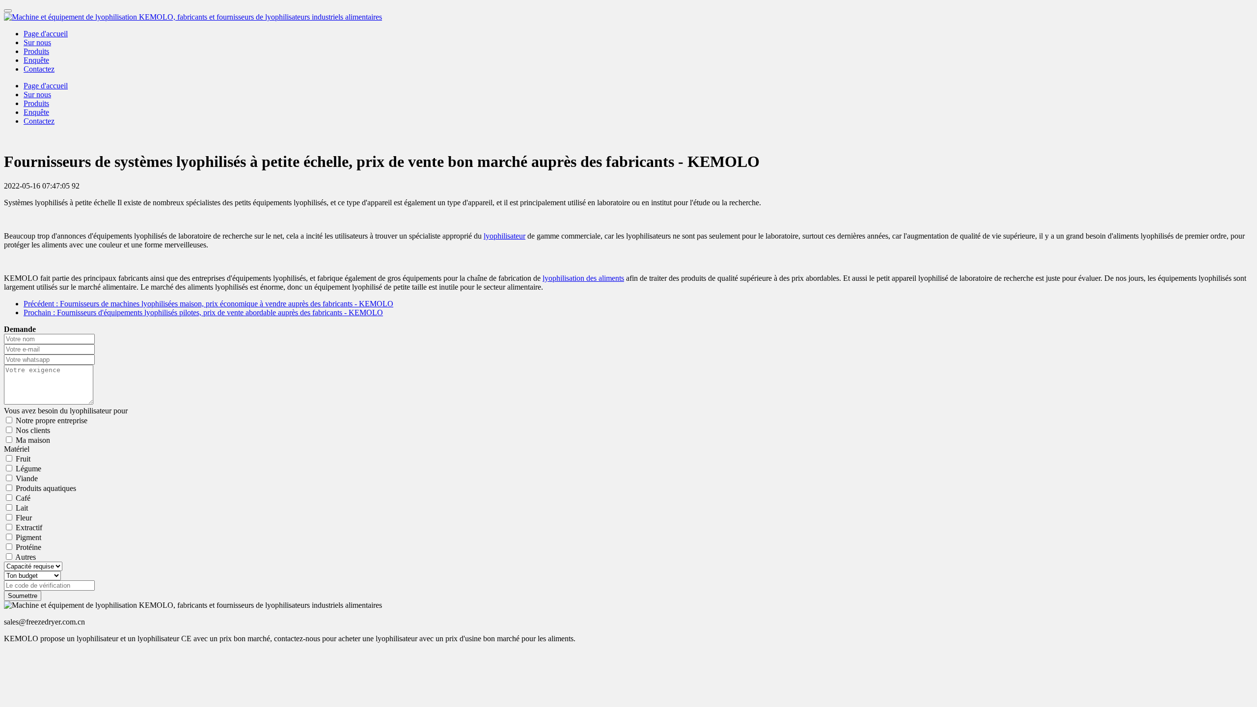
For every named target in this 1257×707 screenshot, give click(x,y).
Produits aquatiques (46, 488)
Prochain (203, 312)
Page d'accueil (46, 33)
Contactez (39, 69)
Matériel (16, 449)
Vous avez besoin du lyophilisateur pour (66, 411)
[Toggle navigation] (8, 10)
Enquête (36, 60)
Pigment (28, 537)
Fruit (23, 459)
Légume (28, 468)
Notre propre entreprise (51, 420)
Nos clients (33, 430)
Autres (25, 557)
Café (23, 498)
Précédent (208, 303)
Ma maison (33, 440)
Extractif (29, 527)
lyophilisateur (504, 236)
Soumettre (22, 595)
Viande (27, 478)
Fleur (24, 518)
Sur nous (37, 42)
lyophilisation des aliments (583, 278)
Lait (22, 508)
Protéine (28, 547)
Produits (36, 51)
